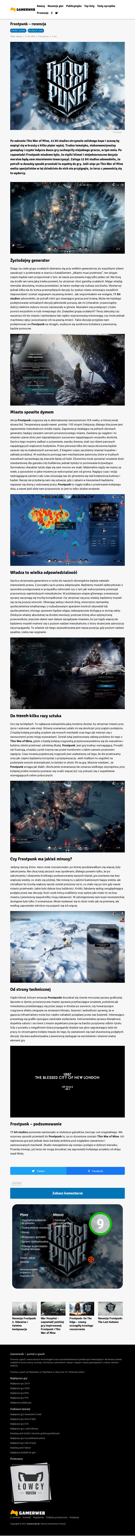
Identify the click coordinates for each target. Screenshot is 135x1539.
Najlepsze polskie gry (20, 1402)
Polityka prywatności (57, 1517)
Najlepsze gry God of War (23, 1419)
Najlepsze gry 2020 (20, 1388)
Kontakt (27, 1517)
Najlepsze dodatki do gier (23, 1452)
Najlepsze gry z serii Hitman (24, 1428)
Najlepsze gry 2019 (20, 1383)
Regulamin (38, 1517)
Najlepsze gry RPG (19, 1393)
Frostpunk (17, 1183)
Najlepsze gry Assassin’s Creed (25, 1414)
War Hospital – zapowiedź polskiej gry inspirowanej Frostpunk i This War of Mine (52, 1326)
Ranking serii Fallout (20, 1447)
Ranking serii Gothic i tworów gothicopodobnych (35, 1433)
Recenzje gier (36, 30)
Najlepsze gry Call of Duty (23, 1443)
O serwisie (15, 1517)
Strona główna (18, 30)
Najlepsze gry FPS (19, 1398)
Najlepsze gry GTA (19, 1424)
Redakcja (74, 1517)
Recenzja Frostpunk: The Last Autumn (110, 1320)
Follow (33, 1261)
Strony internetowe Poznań (53, 1524)
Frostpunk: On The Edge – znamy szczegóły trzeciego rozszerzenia (81, 1324)
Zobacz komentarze (67, 1193)
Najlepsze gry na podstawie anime (27, 1438)
